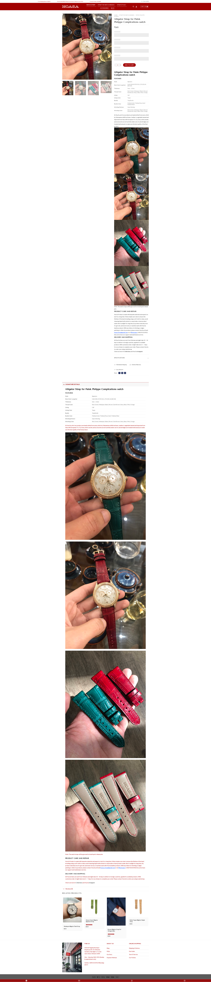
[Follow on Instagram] (143, 1)
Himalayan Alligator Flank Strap (72, 926)
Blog (108, 948)
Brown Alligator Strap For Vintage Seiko (114, 930)
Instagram (140, 351)
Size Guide (132, 951)
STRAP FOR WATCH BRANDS (126, 15)
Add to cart (129, 65)
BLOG (112, 8)
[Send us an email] (146, 1)
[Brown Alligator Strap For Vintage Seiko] (116, 912)
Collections (127, 351)
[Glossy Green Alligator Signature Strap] (94, 907)
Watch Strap (90, 5)
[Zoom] (64, 77)
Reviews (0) (69, 889)
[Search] (133, 6)
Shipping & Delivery (134, 948)
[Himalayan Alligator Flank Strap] (72, 910)
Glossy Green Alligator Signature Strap (92, 920)
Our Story (109, 954)
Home (115, 15)
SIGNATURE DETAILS (73, 384)
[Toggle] (63, 384)
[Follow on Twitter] (144, 1)
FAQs (108, 951)
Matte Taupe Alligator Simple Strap (137, 920)
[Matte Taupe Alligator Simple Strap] (138, 907)
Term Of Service (133, 954)
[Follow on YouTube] (147, 1)
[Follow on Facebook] (141, 1)
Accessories (104, 8)
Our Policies (132, 957)
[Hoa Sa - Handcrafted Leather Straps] (70, 6)
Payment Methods (112, 957)
